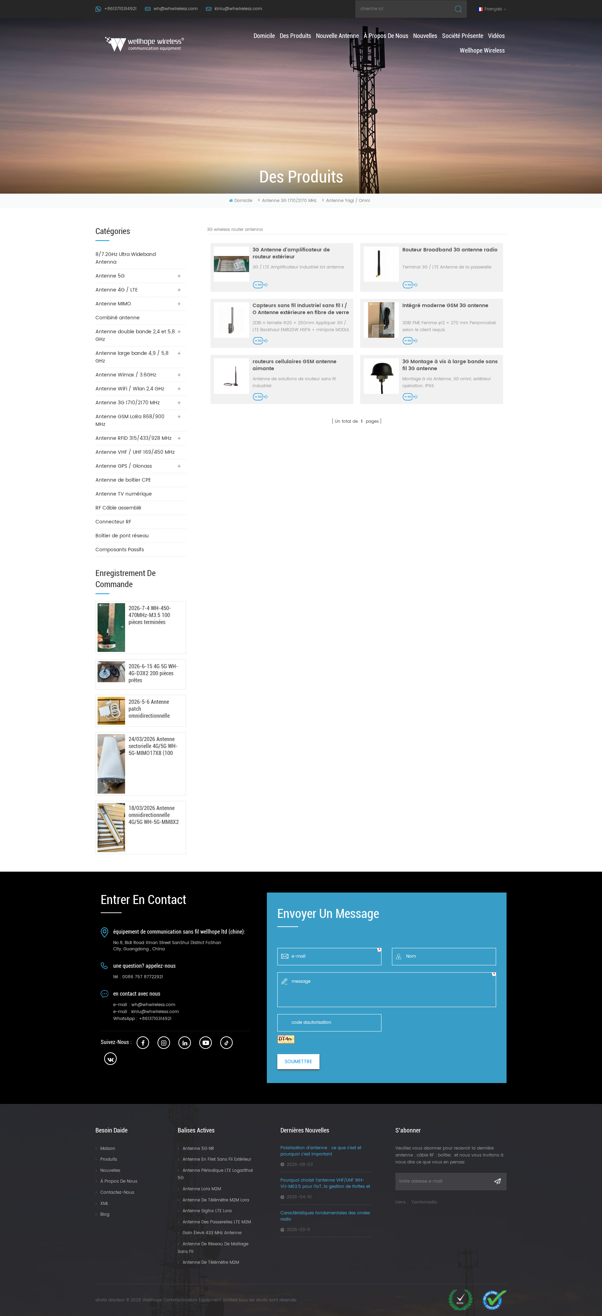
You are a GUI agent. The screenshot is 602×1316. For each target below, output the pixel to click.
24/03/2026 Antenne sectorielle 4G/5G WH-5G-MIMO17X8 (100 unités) (153, 746)
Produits (108, 1159)
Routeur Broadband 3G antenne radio (449, 250)
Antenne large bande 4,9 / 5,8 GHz (132, 357)
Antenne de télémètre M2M (211, 1262)
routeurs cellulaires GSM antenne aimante (295, 365)
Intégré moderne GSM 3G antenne (445, 306)
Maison (107, 1148)
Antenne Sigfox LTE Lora (207, 1211)
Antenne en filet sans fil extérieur (217, 1159)
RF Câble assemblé (118, 508)
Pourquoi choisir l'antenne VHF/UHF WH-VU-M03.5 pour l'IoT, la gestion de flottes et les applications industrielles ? (325, 1183)
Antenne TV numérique (123, 494)
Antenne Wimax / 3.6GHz (125, 375)
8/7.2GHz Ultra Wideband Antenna (125, 258)
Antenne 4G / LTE (116, 290)
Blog (104, 1214)
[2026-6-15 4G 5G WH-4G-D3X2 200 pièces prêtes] (111, 671)
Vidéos (496, 35)
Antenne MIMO (113, 304)
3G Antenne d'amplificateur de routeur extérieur (291, 253)
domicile (264, 35)
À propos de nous (386, 35)
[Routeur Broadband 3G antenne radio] (381, 264)
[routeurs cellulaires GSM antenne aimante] (231, 376)
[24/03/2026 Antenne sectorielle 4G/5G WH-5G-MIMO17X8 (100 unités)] (111, 764)
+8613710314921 (120, 9)
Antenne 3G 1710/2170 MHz (289, 200)
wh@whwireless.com (176, 9)
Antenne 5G (110, 276)
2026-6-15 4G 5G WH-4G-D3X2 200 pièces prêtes (153, 673)
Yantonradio (424, 1202)
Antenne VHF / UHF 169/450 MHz (135, 452)
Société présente (462, 35)
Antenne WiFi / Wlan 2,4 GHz (129, 389)
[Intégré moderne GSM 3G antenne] (381, 319)
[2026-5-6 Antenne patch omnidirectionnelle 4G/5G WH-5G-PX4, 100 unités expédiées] (111, 710)
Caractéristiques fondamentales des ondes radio (325, 1216)
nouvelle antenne (337, 35)
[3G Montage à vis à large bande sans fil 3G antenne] (381, 376)
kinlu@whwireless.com (238, 9)
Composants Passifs (119, 550)
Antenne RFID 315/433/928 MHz (133, 438)
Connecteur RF (113, 522)
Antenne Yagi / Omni (348, 200)
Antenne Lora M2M (202, 1189)
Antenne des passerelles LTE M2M (217, 1222)
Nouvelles (425, 35)
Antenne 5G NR (198, 1148)
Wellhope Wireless (482, 50)
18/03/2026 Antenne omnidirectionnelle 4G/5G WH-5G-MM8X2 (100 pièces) (154, 815)
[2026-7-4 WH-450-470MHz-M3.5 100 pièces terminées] (111, 627)
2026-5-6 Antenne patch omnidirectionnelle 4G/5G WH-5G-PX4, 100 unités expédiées (152, 709)
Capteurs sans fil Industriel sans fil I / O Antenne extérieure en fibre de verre (301, 309)
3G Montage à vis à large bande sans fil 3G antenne (450, 365)
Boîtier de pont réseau (122, 536)
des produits (295, 35)
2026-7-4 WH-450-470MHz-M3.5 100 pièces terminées (150, 615)
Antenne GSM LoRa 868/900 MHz (129, 420)
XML (104, 1203)
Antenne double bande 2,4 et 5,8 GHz (135, 335)
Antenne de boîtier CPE (123, 480)
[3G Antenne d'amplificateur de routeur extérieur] (231, 264)
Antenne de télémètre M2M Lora (216, 1200)
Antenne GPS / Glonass (123, 466)
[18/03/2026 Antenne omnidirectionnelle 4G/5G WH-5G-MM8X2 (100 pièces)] (111, 827)
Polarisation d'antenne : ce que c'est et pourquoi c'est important (320, 1151)
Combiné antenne (117, 318)
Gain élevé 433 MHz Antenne (212, 1233)
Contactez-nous (117, 1192)
